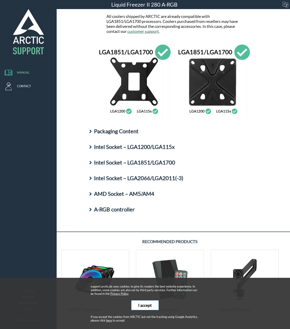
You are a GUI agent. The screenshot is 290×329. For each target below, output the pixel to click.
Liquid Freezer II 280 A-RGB (145, 4)
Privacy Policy (119, 293)
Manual (23, 72)
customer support (143, 31)
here (109, 320)
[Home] (28, 31)
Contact (24, 86)
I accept (145, 305)
